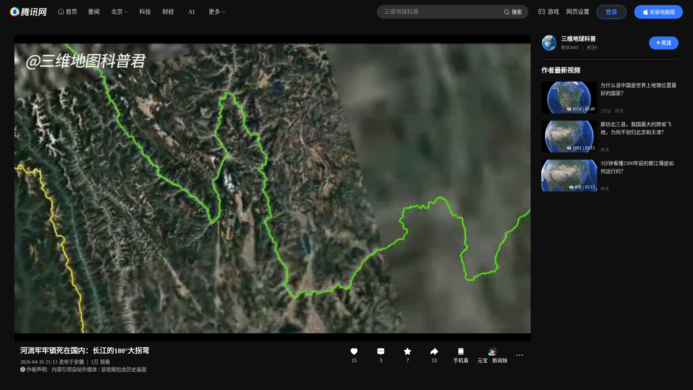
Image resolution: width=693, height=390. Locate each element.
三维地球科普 (578, 39)
